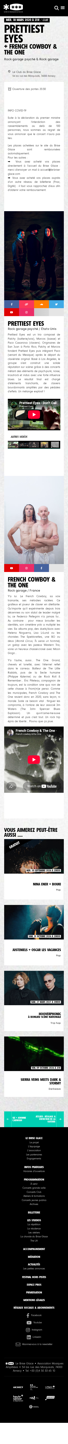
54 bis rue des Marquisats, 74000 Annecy (34, 76)
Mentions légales (34, 1300)
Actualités (34, 1264)
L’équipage (34, 1146)
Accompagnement (34, 1249)
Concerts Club (34, 1192)
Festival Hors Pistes (34, 1277)
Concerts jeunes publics (34, 1200)
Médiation (34, 1257)
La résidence (34, 1228)
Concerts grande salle (34, 1188)
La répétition (34, 1224)
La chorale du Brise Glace (34, 1236)
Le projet (34, 1142)
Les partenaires (34, 1154)
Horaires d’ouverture (34, 1171)
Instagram (37, 1329)
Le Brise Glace (34, 1138)
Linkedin (37, 1337)
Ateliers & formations (34, 1196)
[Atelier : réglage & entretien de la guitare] (60, 1119)
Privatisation (34, 1292)
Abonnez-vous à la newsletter (37, 1344)
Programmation (34, 1179)
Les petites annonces (34, 1268)
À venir (34, 1184)
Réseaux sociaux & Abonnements (34, 1307)
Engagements (34, 1158)
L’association (34, 1150)
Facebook (36, 1315)
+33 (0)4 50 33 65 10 (42, 1370)
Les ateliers (34, 1232)
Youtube (37, 1322)
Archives (34, 1204)
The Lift (34, 1240)
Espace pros (34, 1284)
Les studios (34, 1220)
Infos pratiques (34, 1167)
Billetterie (34, 1212)
